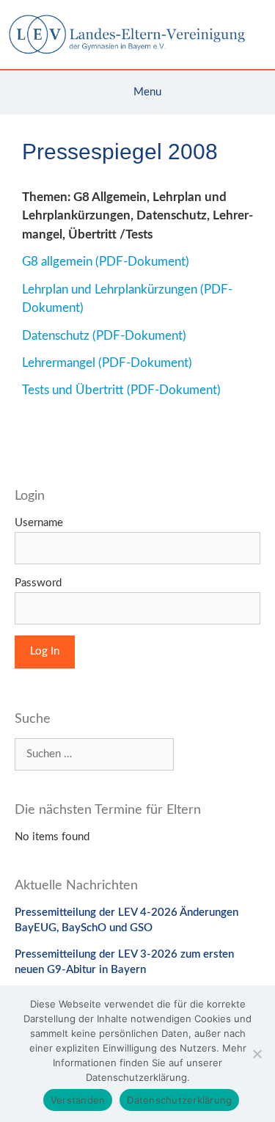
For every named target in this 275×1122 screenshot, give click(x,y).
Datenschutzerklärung (179, 1100)
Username (39, 522)
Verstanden (78, 1100)
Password (38, 583)
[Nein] (256, 1053)
